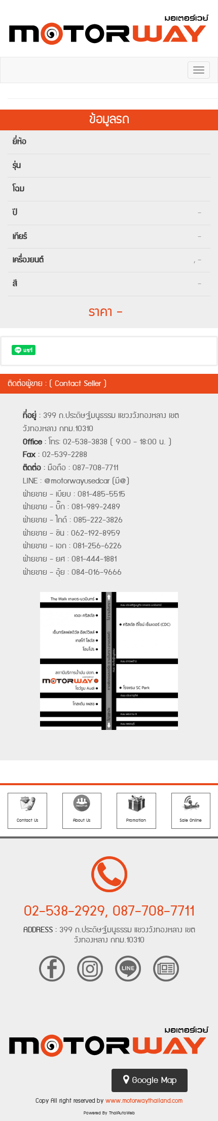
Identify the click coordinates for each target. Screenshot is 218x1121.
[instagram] (90, 967)
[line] (128, 967)
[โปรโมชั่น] (136, 803)
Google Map (152, 1080)
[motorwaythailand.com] (109, 28)
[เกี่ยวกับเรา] (82, 803)
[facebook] (52, 967)
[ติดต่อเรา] (27, 803)
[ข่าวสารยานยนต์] (166, 967)
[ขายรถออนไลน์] (191, 803)
